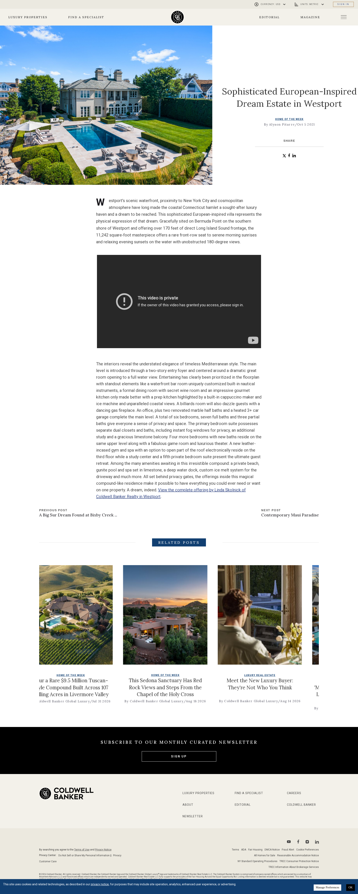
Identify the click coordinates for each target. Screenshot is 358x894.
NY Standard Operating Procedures (257, 861)
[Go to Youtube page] (289, 841)
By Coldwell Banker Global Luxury (110, 701)
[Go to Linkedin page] (317, 842)
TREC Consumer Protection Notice (299, 861)
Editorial (269, 17)
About (188, 804)
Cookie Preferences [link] (307, 849)
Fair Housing (255, 849)
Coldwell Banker (301, 804)
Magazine (310, 17)
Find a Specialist (86, 17)
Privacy (117, 855)
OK (350, 887)
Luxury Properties (27, 17)
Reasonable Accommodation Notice (298, 855)
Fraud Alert (288, 849)
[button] (284, 156)
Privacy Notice (103, 849)
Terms (235, 849)
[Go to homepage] (177, 17)
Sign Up (179, 756)
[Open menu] (344, 17)
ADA (243, 849)
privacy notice (100, 884)
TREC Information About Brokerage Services (293, 867)
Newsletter (193, 816)
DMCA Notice (272, 849)
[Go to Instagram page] (307, 841)
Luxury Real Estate (216, 675)
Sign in (343, 4)
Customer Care (48, 861)
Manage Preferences (327, 887)
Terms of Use (82, 849)
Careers (294, 793)
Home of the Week (289, 119)
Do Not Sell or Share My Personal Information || (84, 855)
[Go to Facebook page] (298, 842)
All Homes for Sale (264, 855)
